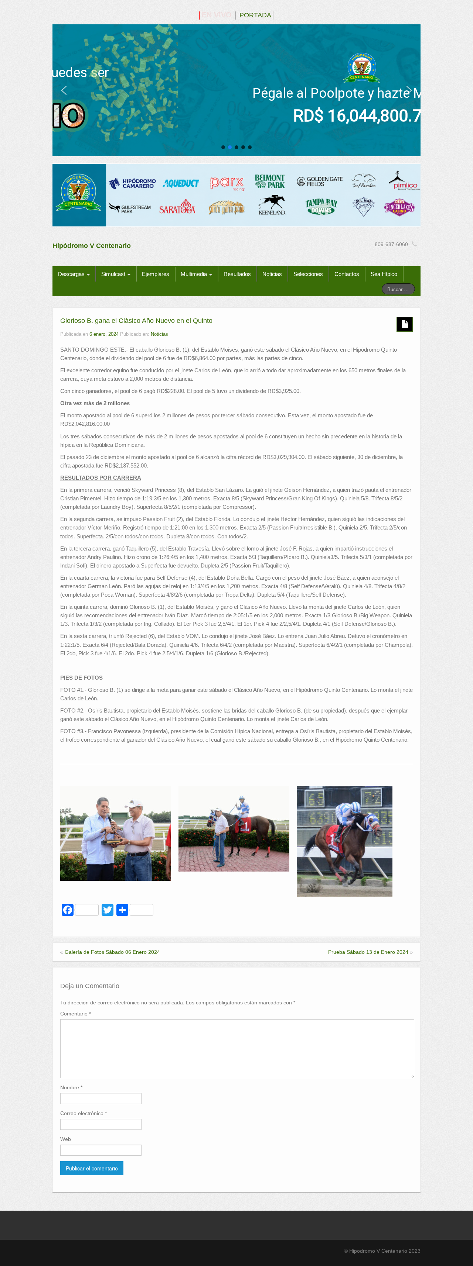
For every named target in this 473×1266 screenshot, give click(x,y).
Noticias (272, 274)
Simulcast (114, 274)
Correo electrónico (83, 1113)
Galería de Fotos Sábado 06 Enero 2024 (112, 952)
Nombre (71, 1087)
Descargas (72, 274)
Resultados (237, 274)
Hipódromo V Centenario (91, 245)
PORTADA (255, 15)
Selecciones (308, 274)
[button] (64, 90)
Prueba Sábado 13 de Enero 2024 (368, 952)
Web (65, 1139)
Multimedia (194, 274)
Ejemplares (155, 274)
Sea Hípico (384, 274)
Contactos (346, 274)
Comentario (75, 1014)
